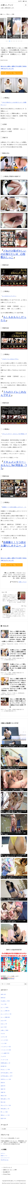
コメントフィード (5, 1157)
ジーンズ (4, 1040)
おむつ (4, 1027)
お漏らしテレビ (22, 582)
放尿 (3, 1085)
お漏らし (4, 1030)
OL (14, 572)
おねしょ (4, 1023)
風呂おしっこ (5, 1115)
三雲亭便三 (4, 576)
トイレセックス (6, 1050)
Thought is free (22, 1183)
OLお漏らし (5, 1001)
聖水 (3, 1102)
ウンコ (24, 572)
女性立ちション (6, 1079)
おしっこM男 (5, 1010)
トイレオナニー (6, 1046)
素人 (14, 578)
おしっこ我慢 (11, 14)
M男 (3, 997)
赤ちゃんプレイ (6, 1105)
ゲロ (3, 1033)
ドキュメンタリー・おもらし (19, 574)
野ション (4, 1112)
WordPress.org (4, 1160)
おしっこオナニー (6, 1014)
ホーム (3, 14)
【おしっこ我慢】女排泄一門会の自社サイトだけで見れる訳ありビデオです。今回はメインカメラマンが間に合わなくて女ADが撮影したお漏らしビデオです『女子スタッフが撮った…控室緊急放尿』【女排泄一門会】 (13, 684)
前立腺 (3, 1066)
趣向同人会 (23, 578)
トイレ (3, 1043)
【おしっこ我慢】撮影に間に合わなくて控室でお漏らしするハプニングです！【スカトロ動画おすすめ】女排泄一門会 (18, 703)
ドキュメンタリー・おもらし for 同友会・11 (14, 434)
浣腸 (3, 1092)
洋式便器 (23, 576)
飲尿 (3, 1118)
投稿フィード (4, 1155)
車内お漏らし (5, 1108)
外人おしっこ (5, 1069)
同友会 (9, 576)
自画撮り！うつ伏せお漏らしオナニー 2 (14, 507)
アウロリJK (18, 572)
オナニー (5, 574)
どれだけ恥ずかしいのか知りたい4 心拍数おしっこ (13, 254)
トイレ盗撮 (5, 1053)
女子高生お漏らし (6, 1076)
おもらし (10, 574)
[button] (3, 27)
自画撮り (18, 578)
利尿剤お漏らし (5, 1063)
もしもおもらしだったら (9, 296)
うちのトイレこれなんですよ (10, 359)
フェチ (3, 1056)
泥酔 (3, 1089)
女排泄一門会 (14, 576)
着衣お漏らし (5, 1098)
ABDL (3, 994)
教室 (19, 576)
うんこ (3, 1004)
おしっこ (4, 1007)
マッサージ (4, 1059)
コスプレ (4, 1036)
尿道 (3, 1082)
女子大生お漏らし (6, 1072)
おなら (3, 1020)
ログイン (3, 1153)
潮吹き (3, 1095)
